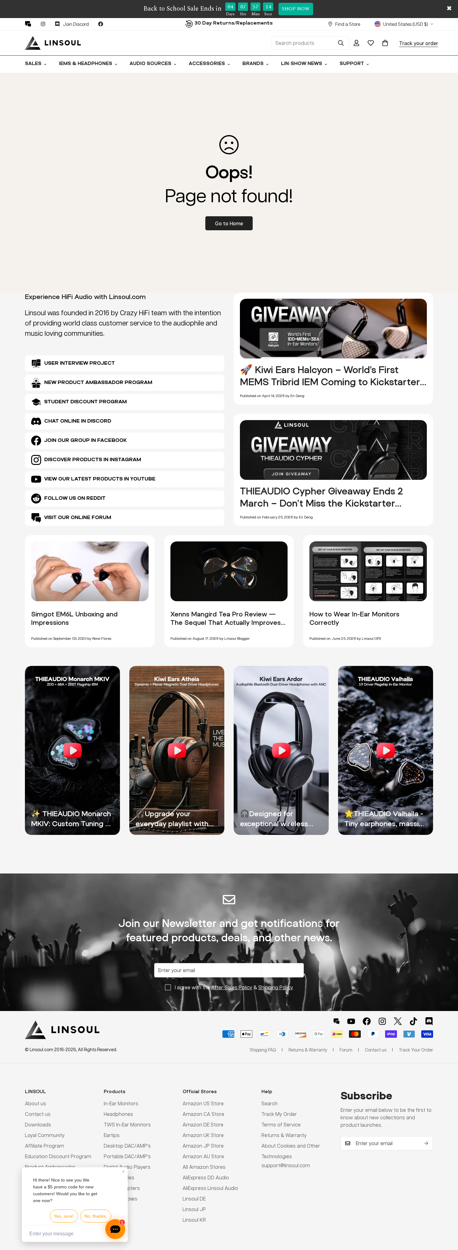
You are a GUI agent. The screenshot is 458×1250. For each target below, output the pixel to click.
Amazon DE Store (203, 1124)
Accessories (207, 64)
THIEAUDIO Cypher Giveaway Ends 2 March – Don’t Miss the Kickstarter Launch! (321, 503)
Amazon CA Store (203, 1114)
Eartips (112, 1135)
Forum (346, 1049)
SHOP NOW (296, 8)
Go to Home (229, 223)
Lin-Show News (301, 64)
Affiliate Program (44, 1145)
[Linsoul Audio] (53, 43)
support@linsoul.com (285, 1165)
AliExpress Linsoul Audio (210, 1188)
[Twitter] (398, 1021)
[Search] (341, 43)
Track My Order (279, 1114)
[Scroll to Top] (446, 1216)
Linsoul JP (194, 1209)
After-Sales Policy (231, 987)
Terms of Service (281, 1124)
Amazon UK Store (203, 1135)
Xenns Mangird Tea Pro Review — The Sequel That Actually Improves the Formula (225, 622)
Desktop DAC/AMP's (127, 1145)
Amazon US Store (203, 1103)
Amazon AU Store (203, 1156)
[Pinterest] (28, 24)
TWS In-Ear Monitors (127, 1124)
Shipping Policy (275, 987)
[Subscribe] (426, 1143)
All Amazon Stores (204, 1166)
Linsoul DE (194, 1198)
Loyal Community (45, 1135)
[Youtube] (351, 1021)
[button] (385, 43)
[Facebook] (100, 23)
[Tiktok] (413, 1021)
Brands (253, 64)
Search (269, 1103)
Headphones (118, 1114)
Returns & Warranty (284, 1135)
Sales (33, 64)
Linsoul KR (194, 1219)
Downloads (38, 1124)
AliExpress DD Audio (206, 1177)
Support (352, 64)
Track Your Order (416, 1049)
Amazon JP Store (203, 1145)
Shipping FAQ (263, 1049)
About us (35, 1103)
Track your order (418, 43)
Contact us (37, 1114)
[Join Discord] (429, 1021)
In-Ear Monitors (121, 1103)
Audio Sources (150, 64)
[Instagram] (43, 23)
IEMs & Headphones (85, 64)
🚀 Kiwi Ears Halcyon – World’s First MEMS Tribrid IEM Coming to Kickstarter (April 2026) (330, 382)
